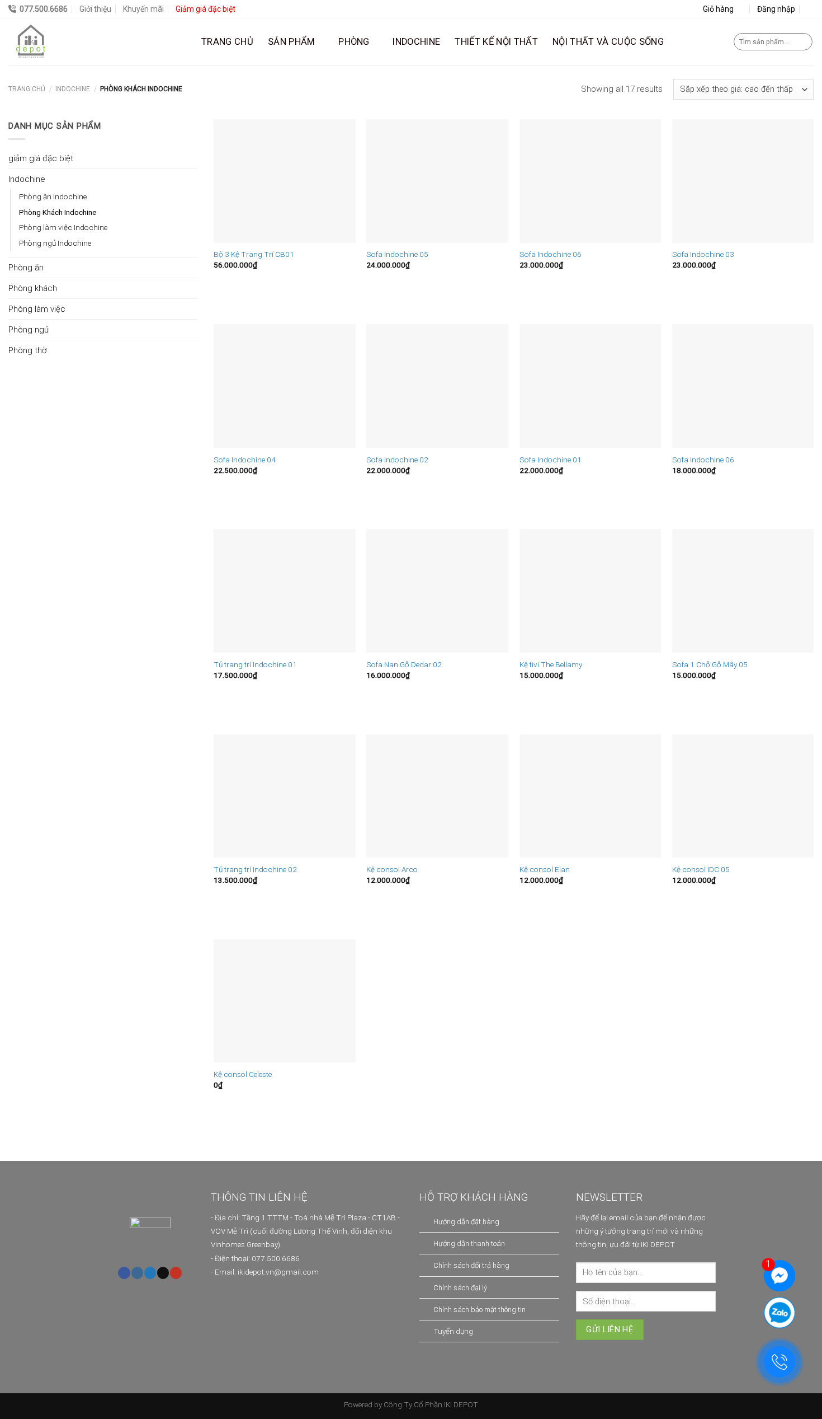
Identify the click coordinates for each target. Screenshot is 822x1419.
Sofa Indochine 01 (550, 459)
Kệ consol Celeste (243, 1074)
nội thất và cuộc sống (608, 41)
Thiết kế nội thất (496, 41)
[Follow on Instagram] (137, 1273)
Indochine (72, 89)
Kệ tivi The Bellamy (550, 664)
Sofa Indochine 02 (397, 459)
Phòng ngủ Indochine (55, 242)
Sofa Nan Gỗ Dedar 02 (404, 664)
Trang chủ (227, 41)
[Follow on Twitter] (150, 1273)
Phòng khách (32, 288)
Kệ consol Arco (392, 869)
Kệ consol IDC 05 (701, 869)
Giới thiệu (95, 8)
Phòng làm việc (36, 309)
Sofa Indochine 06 (550, 254)
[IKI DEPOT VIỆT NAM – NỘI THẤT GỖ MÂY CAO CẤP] (96, 41)
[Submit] (802, 42)
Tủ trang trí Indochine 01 (255, 664)
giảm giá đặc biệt (40, 158)
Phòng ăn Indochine (53, 196)
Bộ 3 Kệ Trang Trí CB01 (254, 254)
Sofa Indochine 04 (245, 459)
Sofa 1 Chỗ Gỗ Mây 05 (710, 664)
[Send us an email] (163, 1273)
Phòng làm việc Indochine (63, 227)
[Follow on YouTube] (176, 1273)
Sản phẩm (291, 41)
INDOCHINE (416, 41)
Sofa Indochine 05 (397, 254)
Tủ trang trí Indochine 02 (255, 869)
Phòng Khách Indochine (57, 212)
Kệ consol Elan (544, 869)
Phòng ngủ (28, 330)
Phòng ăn (26, 268)
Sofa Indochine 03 (703, 254)
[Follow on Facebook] (124, 1273)
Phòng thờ (27, 350)
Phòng (354, 41)
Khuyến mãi (143, 8)
